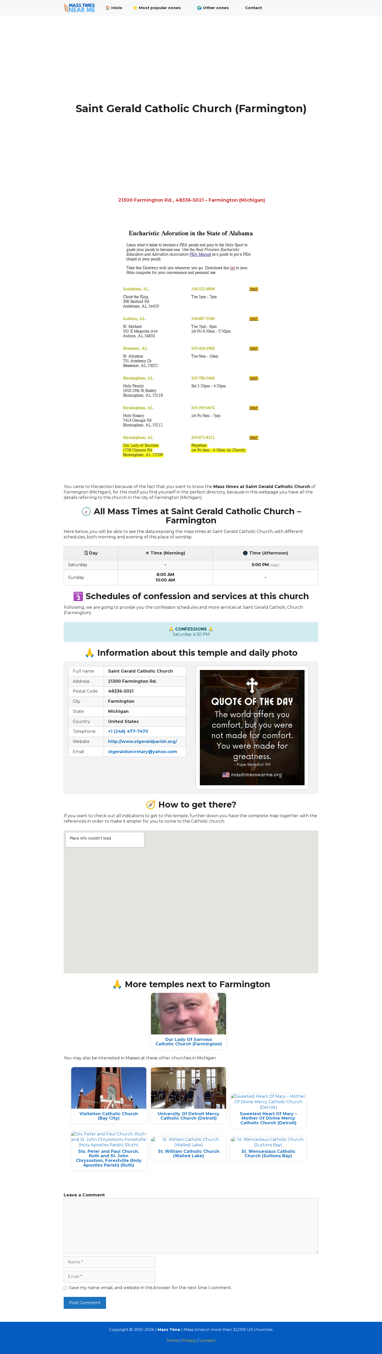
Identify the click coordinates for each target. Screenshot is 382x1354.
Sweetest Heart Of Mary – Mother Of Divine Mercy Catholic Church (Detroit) (268, 1118)
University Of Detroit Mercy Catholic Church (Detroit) (188, 1116)
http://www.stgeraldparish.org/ (142, 741)
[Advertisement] (191, 64)
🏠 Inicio (113, 7)
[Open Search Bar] (310, 8)
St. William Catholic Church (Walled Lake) (188, 1154)
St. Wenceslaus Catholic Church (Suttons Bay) (268, 1154)
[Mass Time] (80, 8)
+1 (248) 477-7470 (128, 731)
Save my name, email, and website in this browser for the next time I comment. (150, 1287)
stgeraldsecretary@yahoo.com (142, 751)
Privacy (189, 1340)
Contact (253, 7)
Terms (173, 1340)
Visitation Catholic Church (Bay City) (109, 1116)
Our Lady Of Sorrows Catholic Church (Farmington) (188, 1042)
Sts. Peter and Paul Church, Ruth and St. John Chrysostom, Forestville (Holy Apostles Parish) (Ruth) (109, 1158)
